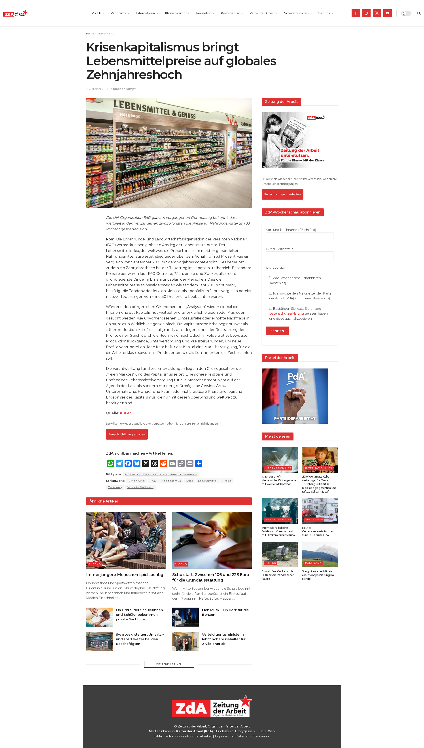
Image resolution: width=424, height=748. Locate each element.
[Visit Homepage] (25, 13)
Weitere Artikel (169, 664)
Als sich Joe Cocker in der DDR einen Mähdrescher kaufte (278, 575)
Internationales (278, 468)
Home (90, 33)
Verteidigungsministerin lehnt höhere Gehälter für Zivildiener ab (224, 639)
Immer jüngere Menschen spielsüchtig (124, 574)
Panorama (118, 13)
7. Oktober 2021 (97, 89)
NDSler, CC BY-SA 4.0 (161, 474)
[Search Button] (419, 13)
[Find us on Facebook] (356, 13)
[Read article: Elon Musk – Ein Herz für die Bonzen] (185, 617)
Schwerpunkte (295, 13)
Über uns (323, 13)
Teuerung (115, 487)
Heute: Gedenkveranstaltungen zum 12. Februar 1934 (318, 531)
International (145, 13)
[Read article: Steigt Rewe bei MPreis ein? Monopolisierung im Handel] (320, 554)
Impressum (224, 736)
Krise (189, 480)
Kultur (270, 563)
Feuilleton (203, 13)
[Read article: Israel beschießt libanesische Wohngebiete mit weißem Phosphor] (280, 460)
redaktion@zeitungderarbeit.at (188, 736)
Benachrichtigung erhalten (127, 434)
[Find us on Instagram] (366, 13)
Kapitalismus (171, 480)
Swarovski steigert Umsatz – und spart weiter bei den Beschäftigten (140, 639)
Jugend (95, 564)
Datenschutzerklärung (286, 313)
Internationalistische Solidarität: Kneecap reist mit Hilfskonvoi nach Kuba (278, 531)
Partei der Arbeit (262, 13)
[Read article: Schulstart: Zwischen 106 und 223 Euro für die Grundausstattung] (212, 540)
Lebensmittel (207, 480)
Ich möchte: (275, 268)
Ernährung (137, 480)
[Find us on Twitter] (377, 13)
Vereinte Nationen (140, 487)
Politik (96, 13)
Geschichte (314, 519)
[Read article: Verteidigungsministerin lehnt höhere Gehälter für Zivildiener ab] (185, 641)
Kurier (125, 413)
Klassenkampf (176, 13)
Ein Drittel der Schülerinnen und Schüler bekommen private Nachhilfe (139, 614)
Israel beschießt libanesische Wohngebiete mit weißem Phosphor (279, 480)
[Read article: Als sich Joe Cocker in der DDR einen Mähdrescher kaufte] (280, 554)
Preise (226, 480)
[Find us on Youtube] (387, 13)
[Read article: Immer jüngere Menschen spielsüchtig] (126, 540)
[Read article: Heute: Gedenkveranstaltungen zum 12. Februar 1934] (320, 511)
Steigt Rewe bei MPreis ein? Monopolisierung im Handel (318, 575)
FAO (153, 480)
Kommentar (230, 13)
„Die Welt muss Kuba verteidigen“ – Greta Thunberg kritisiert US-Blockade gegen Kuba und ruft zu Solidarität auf (319, 484)
